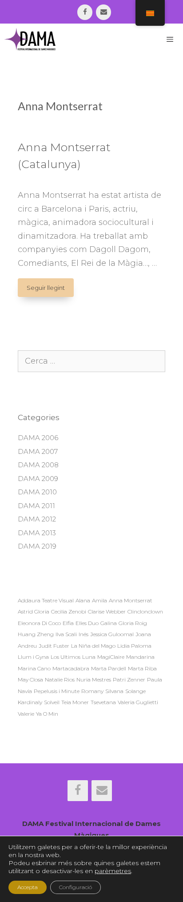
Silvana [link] (114, 691)
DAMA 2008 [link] (38, 465)
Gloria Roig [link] (133, 623)
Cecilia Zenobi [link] (68, 611)
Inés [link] (83, 634)
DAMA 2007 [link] (38, 451)
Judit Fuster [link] (54, 645)
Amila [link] (99, 600)
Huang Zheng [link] (36, 634)
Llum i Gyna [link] (33, 656)
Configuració (75, 887)
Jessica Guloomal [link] (112, 634)
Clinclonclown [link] (145, 611)
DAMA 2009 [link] (38, 478)
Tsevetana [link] (103, 702)
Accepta (27, 887)
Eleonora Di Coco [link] (39, 623)
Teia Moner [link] (75, 702)
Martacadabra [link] (70, 668)
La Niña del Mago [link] (93, 645)
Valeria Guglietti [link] (138, 702)
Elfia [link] (68, 623)
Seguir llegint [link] (50, 290)
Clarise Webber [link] (107, 611)
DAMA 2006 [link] (38, 437)
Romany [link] (92, 691)
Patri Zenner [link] (129, 679)
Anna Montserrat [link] (130, 600)
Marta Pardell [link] (108, 668)
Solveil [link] (52, 702)
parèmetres (113, 871)
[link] (84, 12)
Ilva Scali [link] (66, 634)
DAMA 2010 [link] (37, 492)
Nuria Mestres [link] (93, 679)
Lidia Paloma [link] (134, 645)
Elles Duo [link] (87, 623)
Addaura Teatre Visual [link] (46, 600)
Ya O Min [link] (47, 713)
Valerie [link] (26, 713)
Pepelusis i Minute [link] (57, 691)
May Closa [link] (30, 679)
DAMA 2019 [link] (37, 546)
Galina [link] (108, 623)
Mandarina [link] (140, 656)
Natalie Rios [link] (60, 679)
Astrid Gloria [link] (33, 611)
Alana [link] (83, 600)
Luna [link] (88, 656)
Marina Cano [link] (34, 668)
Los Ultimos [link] (65, 656)
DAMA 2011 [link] (36, 505)
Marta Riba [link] (142, 668)
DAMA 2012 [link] (37, 519)
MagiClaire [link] (110, 656)
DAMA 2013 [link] (37, 533)
